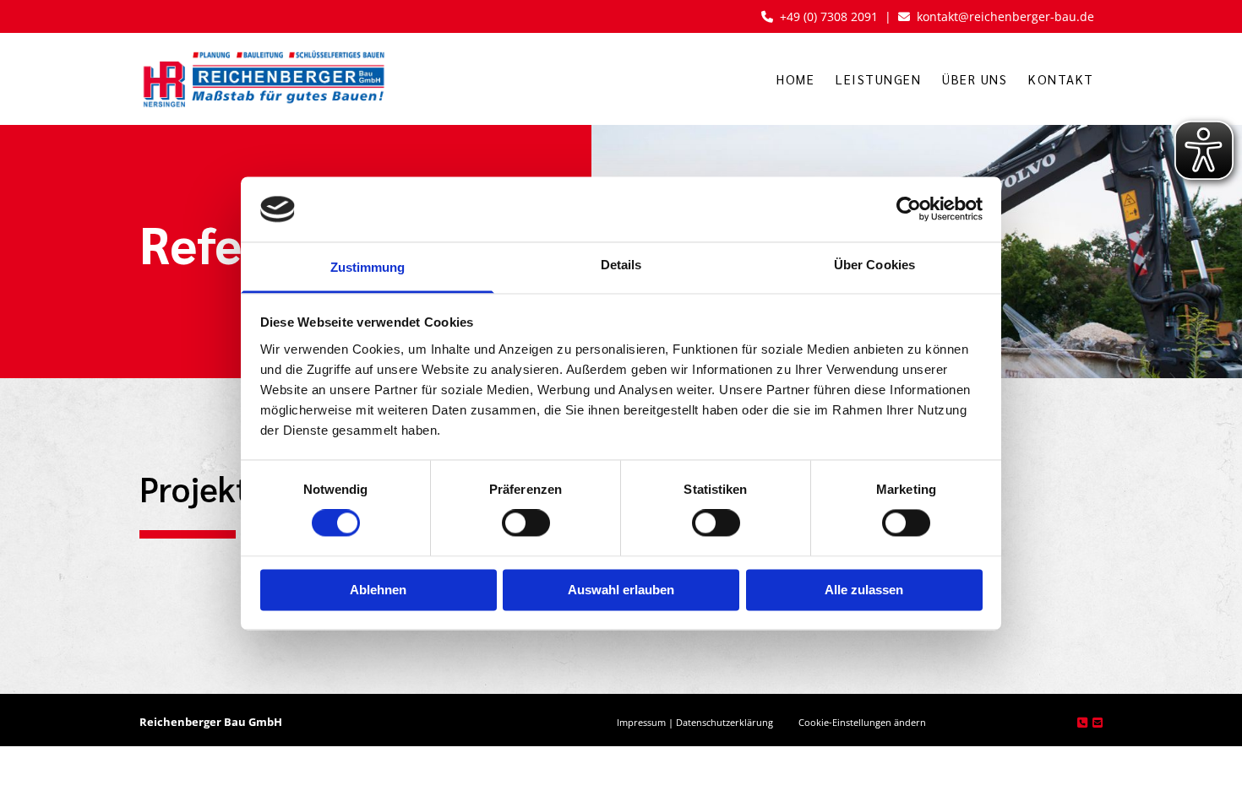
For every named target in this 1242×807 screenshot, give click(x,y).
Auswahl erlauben (621, 589)
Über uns (974, 79)
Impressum (641, 722)
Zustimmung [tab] (368, 267)
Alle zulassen (864, 589)
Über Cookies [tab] (874, 264)
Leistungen (878, 79)
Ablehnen (378, 589)
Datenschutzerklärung (724, 722)
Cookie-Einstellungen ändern (862, 722)
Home (795, 79)
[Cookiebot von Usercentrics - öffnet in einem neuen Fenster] (909, 209)
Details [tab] (621, 264)
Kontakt (1061, 79)
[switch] (526, 523)
